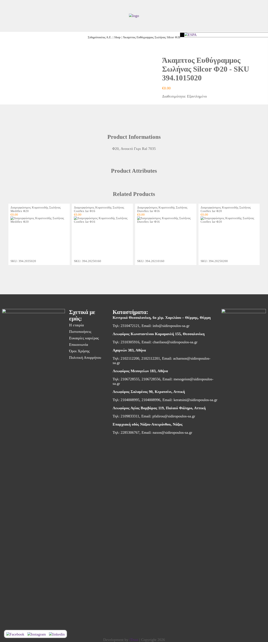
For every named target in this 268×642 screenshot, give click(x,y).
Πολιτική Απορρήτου (85, 357)
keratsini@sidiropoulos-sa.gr (195, 400)
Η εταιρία (76, 325)
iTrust (133, 640)
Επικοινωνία (78, 344)
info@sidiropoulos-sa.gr (171, 326)
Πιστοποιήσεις (80, 331)
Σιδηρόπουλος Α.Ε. (100, 37)
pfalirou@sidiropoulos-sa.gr (173, 416)
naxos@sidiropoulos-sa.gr (172, 432)
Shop (117, 37)
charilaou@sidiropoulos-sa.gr (175, 342)
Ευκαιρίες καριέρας (84, 338)
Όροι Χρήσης (79, 351)
